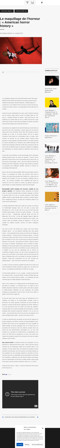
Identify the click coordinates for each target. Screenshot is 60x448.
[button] (43, 428)
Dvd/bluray (4, 11)
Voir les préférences (37, 444)
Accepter (19, 444)
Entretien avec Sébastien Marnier (51, 90)
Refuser (27, 444)
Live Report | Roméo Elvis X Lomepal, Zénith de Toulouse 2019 (51, 114)
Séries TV (10, 11)
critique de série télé (21, 11)
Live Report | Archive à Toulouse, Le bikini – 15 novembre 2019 (51, 159)
